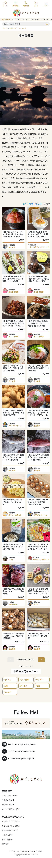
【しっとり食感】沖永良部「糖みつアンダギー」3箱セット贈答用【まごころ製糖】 (38, 279)
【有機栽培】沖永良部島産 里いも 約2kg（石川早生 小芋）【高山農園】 (13, 636)
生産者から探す (8, 800)
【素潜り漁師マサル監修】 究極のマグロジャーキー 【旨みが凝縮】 (13, 591)
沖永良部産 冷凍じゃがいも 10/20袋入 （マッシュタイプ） (12, 502)
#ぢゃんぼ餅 (34, 20)
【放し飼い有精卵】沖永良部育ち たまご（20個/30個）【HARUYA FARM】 (38, 502)
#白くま (25, 20)
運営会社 (5, 844)
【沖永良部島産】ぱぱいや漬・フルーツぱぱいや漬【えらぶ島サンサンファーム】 (38, 234)
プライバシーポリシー (27, 851)
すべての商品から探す (11, 809)
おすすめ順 (28, 204)
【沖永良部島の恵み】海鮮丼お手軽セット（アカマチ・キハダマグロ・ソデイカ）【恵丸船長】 (38, 413)
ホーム (5, 28)
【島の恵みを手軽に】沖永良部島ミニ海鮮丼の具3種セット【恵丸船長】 (38, 368)
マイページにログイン (11, 821)
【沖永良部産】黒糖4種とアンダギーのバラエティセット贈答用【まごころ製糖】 (13, 279)
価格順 (38, 204)
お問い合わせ (7, 840)
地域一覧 (13, 28)
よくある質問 (7, 835)
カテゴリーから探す (10, 795)
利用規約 (39, 851)
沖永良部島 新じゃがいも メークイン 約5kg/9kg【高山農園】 (38, 636)
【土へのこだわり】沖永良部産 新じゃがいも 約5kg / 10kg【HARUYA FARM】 (13, 413)
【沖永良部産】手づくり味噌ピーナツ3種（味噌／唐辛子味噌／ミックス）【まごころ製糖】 (13, 323)
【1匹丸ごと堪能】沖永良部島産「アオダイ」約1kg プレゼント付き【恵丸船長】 (13, 457)
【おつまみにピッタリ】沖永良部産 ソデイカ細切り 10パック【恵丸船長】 (13, 368)
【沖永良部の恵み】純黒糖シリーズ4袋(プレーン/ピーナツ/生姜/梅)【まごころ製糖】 (38, 323)
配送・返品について (10, 830)
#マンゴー (44, 20)
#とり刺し (16, 20)
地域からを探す (8, 805)
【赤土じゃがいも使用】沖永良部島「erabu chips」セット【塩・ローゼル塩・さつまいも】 (38, 591)
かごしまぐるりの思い (11, 826)
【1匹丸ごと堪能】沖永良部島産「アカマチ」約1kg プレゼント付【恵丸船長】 (38, 457)
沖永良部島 (22, 28)
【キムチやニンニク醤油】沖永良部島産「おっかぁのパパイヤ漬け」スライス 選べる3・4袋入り (38, 546)
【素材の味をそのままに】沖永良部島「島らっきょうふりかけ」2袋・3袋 (13, 546)
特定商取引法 (14, 851)
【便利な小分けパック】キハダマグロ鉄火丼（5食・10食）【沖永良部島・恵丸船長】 (13, 234)
